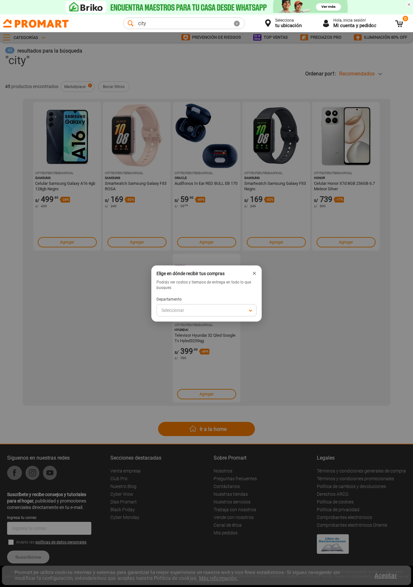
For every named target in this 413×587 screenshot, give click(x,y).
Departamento (169, 299)
